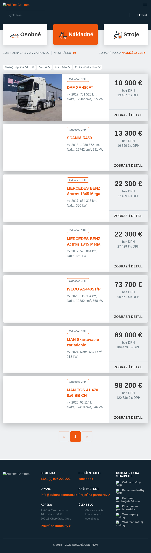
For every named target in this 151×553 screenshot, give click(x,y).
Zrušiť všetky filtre (88, 67)
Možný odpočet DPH (19, 67)
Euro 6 (45, 67)
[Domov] (16, 4)
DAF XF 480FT (80, 87)
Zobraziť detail (128, 115)
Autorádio (63, 67)
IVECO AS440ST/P (83, 289)
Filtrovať (141, 15)
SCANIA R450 (79, 138)
